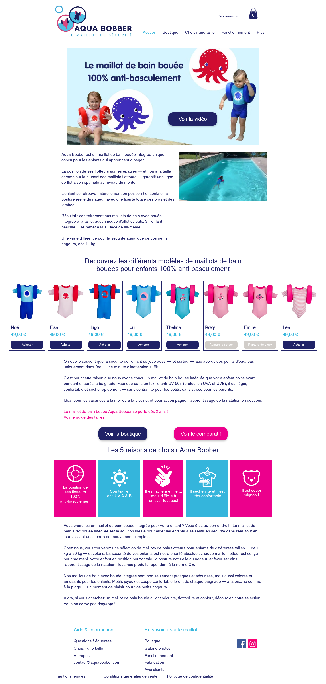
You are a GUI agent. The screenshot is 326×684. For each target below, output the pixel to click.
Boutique (152, 641)
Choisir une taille (88, 648)
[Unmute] (192, 195)
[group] (163, 316)
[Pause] (185, 195)
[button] (253, 13)
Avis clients (154, 669)
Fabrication (154, 662)
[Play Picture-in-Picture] (253, 195)
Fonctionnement (159, 655)
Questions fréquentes (93, 641)
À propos (82, 655)
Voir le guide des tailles (84, 417)
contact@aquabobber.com (97, 662)
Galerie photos (158, 648)
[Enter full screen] (261, 195)
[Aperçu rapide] (27, 301)
